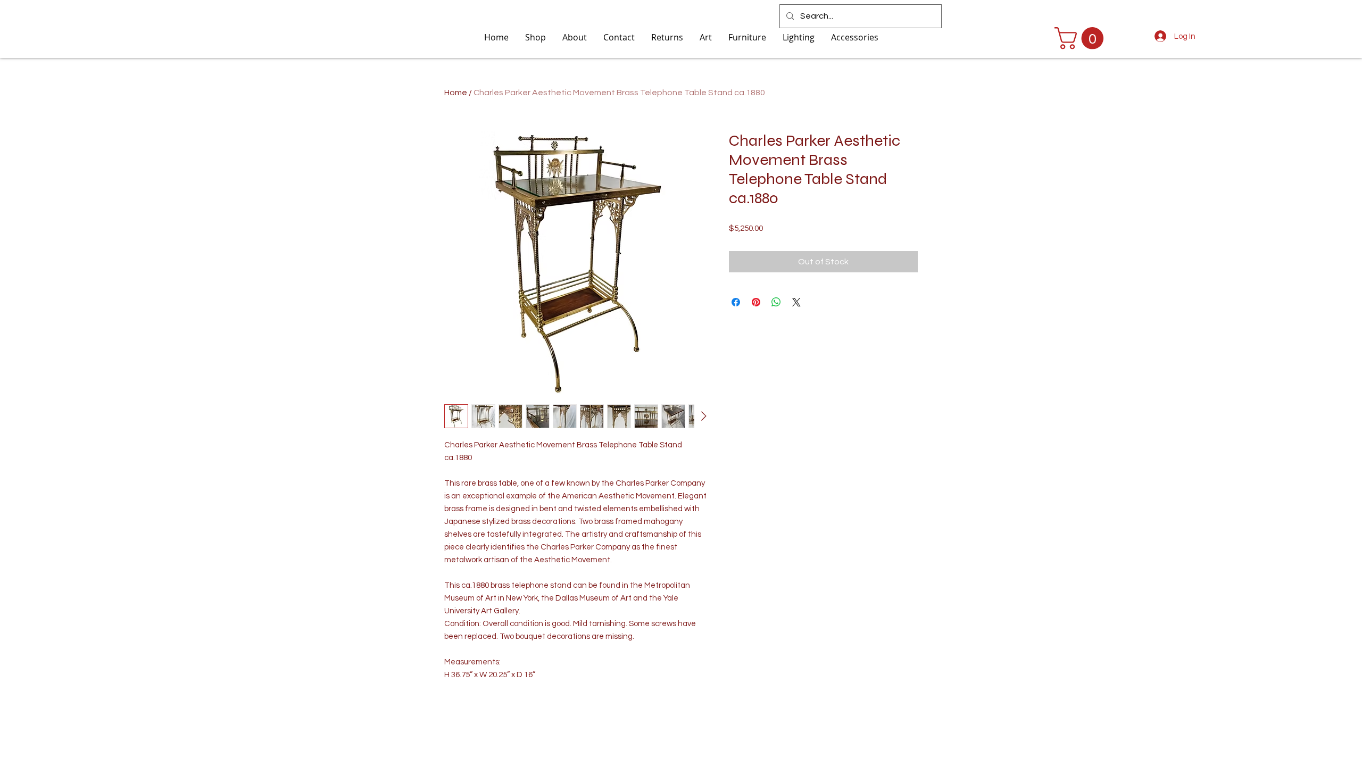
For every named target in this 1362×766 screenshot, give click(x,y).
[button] (1081, 38)
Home (455, 92)
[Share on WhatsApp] (776, 302)
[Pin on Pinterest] (756, 302)
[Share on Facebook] (735, 302)
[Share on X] (796, 302)
